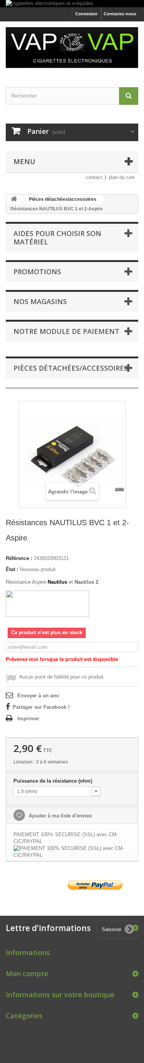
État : (12, 569)
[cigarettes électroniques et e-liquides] (72, 3)
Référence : (19, 558)
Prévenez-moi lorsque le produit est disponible (62, 659)
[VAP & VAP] (72, 47)
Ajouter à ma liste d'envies (59, 816)
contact (94, 177)
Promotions (37, 271)
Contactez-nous (120, 13)
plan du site (121, 177)
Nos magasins (40, 301)
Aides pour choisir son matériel (57, 237)
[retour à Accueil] (14, 199)
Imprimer (28, 718)
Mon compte (27, 973)
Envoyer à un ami (38, 695)
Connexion (86, 13)
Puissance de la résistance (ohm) (53, 781)
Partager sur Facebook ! (41, 707)
